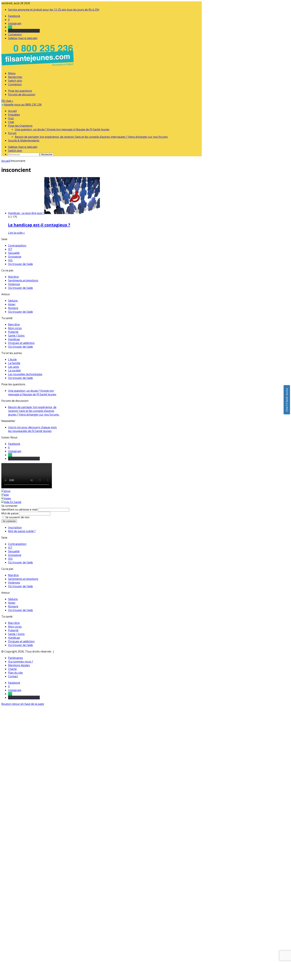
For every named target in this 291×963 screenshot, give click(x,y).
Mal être (13, 277)
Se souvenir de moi (17, 517)
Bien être (14, 324)
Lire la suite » (16, 233)
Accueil (12, 111)
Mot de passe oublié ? (22, 531)
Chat (11, 122)
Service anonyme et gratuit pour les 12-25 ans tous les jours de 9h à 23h (53, 9)
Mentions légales (19, 665)
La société (14, 370)
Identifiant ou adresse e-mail (19, 509)
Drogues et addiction (21, 343)
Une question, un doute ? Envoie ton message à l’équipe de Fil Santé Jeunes (62, 129)
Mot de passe (9, 513)
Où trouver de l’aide (20, 264)
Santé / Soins (16, 335)
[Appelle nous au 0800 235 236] (38, 67)
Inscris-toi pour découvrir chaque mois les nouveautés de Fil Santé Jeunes (32, 429)
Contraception (17, 245)
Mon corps (15, 328)
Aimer (11, 304)
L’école (12, 359)
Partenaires (15, 658)
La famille (14, 363)
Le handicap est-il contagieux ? (39, 225)
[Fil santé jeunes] (21, 104)
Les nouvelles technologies (25, 374)
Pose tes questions (20, 91)
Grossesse (14, 256)
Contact (13, 676)
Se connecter (9, 521)
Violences (14, 284)
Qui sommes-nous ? (20, 661)
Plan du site (15, 672)
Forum (12, 133)
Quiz (11, 118)
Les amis (13, 367)
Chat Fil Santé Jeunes (286, 400)
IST (10, 249)
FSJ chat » (7, 101)
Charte (12, 669)
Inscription (15, 527)
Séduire (13, 300)
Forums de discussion (21, 94)
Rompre (13, 308)
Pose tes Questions (20, 126)
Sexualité (14, 253)
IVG (10, 260)
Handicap (14, 339)
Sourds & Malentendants (23, 140)
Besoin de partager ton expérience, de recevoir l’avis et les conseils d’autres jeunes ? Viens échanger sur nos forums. (33, 410)
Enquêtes (14, 114)
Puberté (13, 332)
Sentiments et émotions (23, 280)
